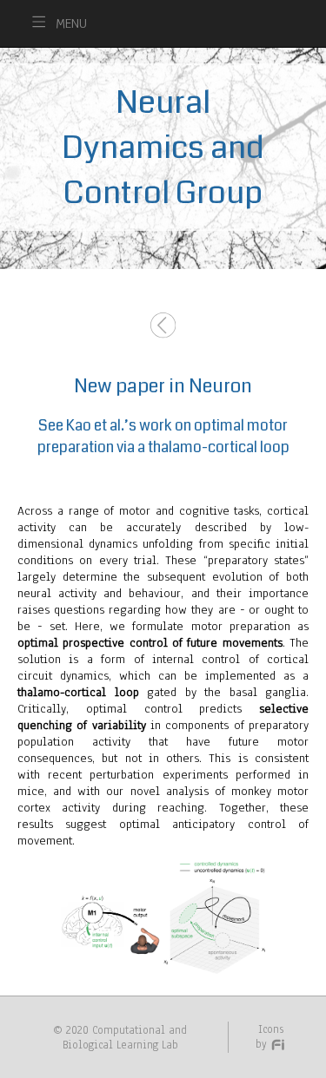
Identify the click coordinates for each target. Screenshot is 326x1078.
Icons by (269, 1036)
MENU (71, 23)
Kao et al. (95, 426)
